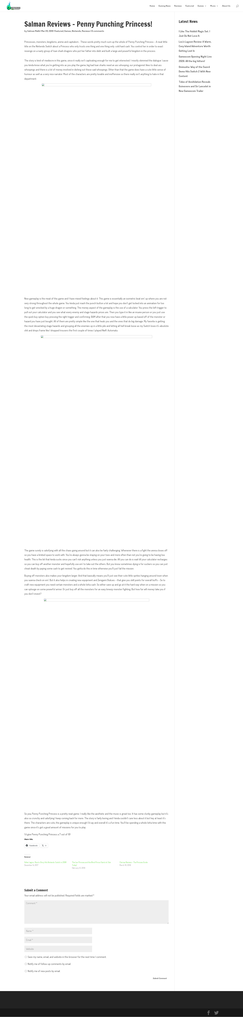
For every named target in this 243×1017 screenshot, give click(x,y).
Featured (189, 6)
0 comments (98, 31)
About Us (226, 6)
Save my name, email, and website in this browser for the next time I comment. (67, 956)
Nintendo (76, 31)
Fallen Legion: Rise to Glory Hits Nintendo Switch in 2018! (45, 862)
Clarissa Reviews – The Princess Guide (134, 862)
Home (152, 6)
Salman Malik (33, 31)
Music (213, 6)
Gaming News (164, 6)
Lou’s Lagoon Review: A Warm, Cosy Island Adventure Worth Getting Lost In (195, 46)
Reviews (178, 6)
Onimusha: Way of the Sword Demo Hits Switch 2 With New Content (195, 71)
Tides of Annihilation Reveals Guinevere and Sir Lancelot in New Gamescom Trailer (195, 86)
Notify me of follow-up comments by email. (49, 963)
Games (201, 6)
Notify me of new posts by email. (44, 971)
